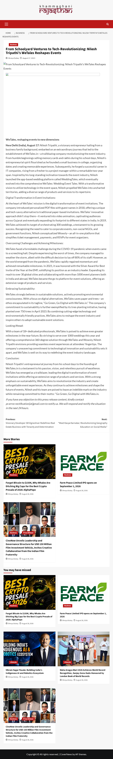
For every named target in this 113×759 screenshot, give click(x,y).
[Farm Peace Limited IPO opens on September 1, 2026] (84, 461)
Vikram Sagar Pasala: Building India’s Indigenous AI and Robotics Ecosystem (25, 672)
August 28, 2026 (27, 494)
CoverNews (66, 754)
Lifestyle (13, 662)
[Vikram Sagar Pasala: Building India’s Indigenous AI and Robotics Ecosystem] (29, 649)
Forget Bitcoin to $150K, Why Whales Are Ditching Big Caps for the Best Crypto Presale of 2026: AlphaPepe (28, 486)
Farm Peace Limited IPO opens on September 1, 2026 (78, 484)
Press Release (28, 533)
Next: (82, 423)
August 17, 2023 (29, 58)
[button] (6, 23)
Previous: (30, 423)
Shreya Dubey (13, 58)
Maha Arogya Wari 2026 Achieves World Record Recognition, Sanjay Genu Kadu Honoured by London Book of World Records (82, 673)
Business (13, 44)
